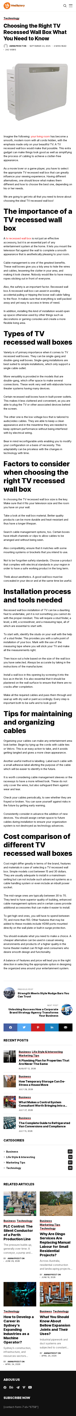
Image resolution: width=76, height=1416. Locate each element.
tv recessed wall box (18, 238)
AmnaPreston (17, 46)
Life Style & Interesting (39, 1157)
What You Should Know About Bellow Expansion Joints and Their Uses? (55, 1325)
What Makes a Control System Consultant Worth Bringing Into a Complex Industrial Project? (42, 1105)
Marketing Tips (39, 1162)
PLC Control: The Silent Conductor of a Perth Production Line (18, 1232)
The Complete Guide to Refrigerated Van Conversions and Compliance (44, 1124)
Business (39, 1151)
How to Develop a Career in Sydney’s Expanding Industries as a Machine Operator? (19, 1329)
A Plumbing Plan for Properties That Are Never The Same (44, 1062)
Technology (39, 1167)
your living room (40, 136)
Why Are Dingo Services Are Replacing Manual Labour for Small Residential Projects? (55, 1244)
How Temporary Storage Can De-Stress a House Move (42, 1083)
